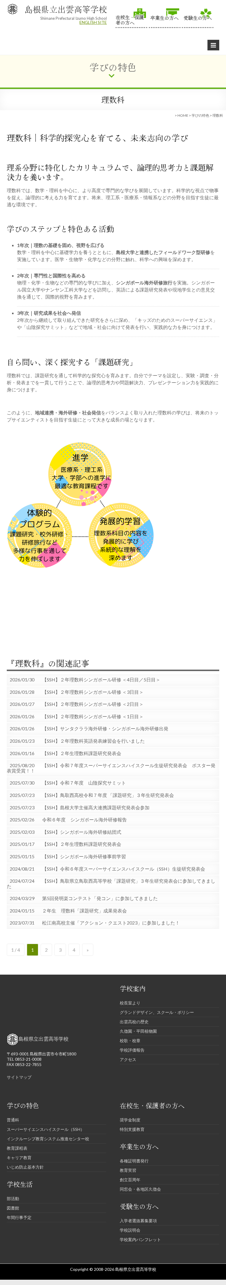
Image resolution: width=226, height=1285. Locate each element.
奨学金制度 (130, 1119)
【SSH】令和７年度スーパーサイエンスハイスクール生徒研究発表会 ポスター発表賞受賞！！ (111, 768)
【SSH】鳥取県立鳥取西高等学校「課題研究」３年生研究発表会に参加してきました (111, 883)
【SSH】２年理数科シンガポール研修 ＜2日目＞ (93, 704)
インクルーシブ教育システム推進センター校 (48, 1138)
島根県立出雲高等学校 (65, 9)
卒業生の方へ (164, 17)
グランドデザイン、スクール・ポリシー (157, 1012)
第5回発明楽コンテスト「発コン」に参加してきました (100, 898)
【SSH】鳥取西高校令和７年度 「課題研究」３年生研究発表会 (108, 795)
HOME (182, 115)
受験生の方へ (198, 17)
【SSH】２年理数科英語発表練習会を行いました (93, 741)
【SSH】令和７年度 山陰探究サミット (84, 782)
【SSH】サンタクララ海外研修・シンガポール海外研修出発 (105, 728)
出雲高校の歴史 (134, 1021)
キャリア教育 (19, 1157)
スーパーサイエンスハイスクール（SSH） (45, 1129)
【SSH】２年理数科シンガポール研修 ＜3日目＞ (93, 692)
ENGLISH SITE (93, 22)
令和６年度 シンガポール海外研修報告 (84, 819)
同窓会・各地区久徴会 (140, 1189)
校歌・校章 (130, 1040)
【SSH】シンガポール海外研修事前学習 (84, 856)
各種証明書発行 (134, 1160)
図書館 (13, 1207)
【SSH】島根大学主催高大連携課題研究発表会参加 (95, 807)
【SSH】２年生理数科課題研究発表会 (81, 753)
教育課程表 (17, 1148)
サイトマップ (19, 1077)
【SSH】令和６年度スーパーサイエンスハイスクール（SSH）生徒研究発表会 (123, 869)
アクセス (128, 1059)
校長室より (130, 1002)
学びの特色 (200, 115)
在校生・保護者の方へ (130, 19)
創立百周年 (130, 1179)
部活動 (13, 1198)
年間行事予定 (19, 1217)
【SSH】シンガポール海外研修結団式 (81, 832)
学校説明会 (130, 1230)
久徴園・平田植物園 (138, 1031)
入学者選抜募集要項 (138, 1220)
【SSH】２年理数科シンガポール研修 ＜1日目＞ (93, 716)
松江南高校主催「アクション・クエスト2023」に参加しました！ (111, 922)
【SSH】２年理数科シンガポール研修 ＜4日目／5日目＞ (101, 679)
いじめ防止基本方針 (25, 1166)
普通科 (13, 1119)
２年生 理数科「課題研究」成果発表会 (84, 910)
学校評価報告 (132, 1049)
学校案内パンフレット (140, 1239)
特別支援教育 (132, 1129)
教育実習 (128, 1170)
